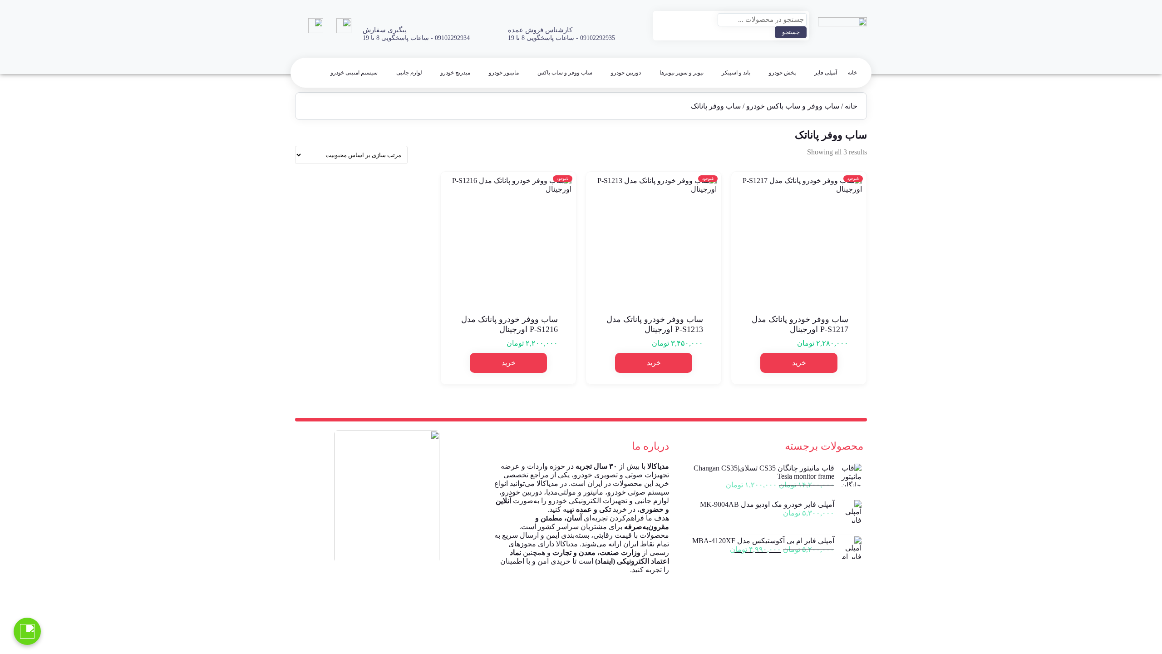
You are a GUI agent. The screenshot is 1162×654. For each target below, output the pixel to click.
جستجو (791, 32)
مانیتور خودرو (504, 72)
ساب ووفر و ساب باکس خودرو (792, 106)
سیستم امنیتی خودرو (354, 72)
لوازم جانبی (409, 72)
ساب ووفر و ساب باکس (564, 72)
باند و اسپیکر (736, 72)
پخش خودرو (782, 72)
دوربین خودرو (626, 72)
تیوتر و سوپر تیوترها (682, 72)
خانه (852, 72)
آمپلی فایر (825, 72)
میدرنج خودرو (455, 72)
